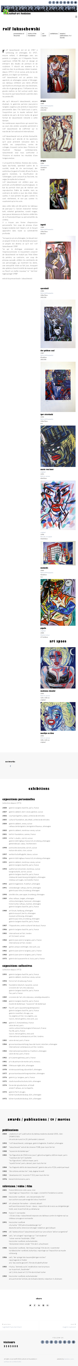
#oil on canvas (45, 476)
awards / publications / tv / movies (66, 35)
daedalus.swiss (69, 1359)
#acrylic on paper (46, 536)
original (43, 472)
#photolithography (47, 106)
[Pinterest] (64, 1342)
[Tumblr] (69, 1342)
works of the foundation (32, 34)
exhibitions (54, 33)
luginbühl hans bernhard (12, 1327)
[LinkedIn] (60, 1342)
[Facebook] (42, 1342)
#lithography (45, 165)
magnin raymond (69, 1327)
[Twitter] (51, 1342)
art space (44, 34)
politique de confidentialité (12, 1361)
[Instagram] (56, 1342)
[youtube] (73, 1342)
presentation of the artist (19, 34)
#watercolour (45, 635)
